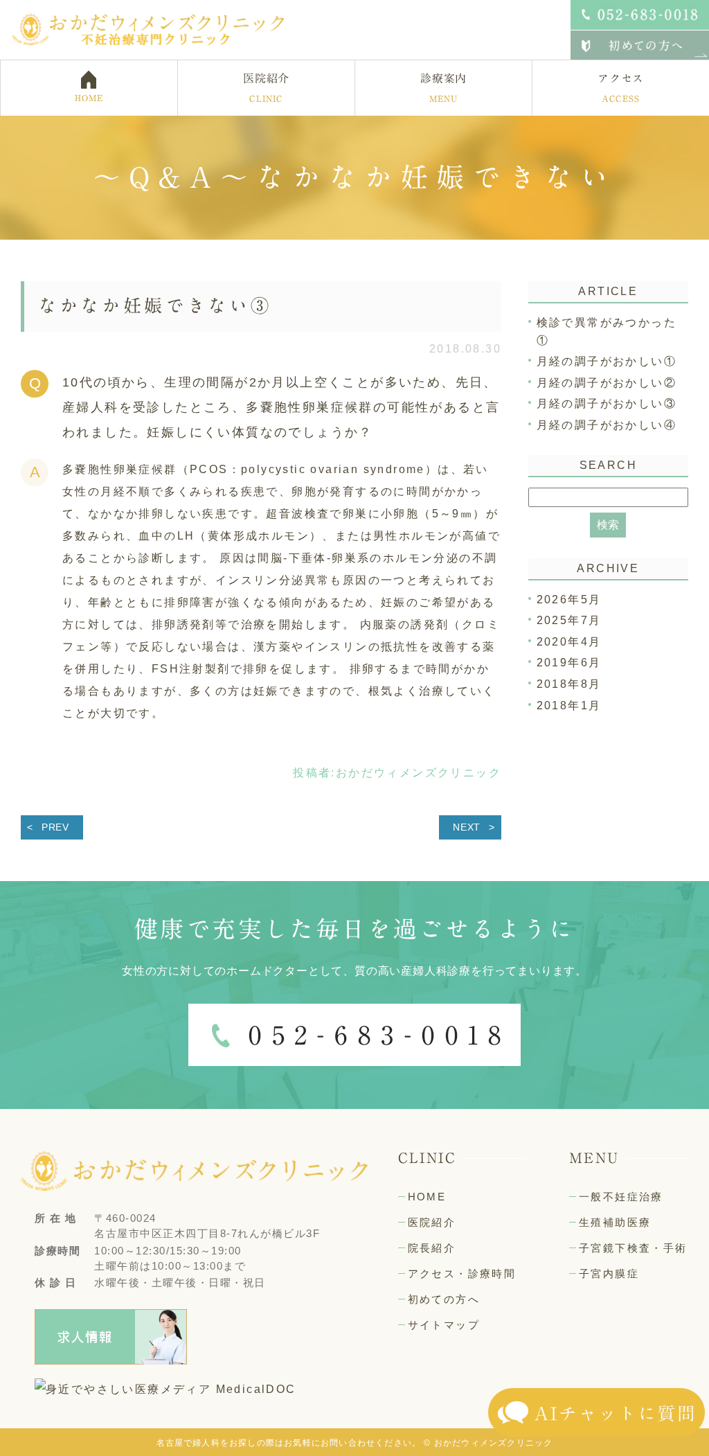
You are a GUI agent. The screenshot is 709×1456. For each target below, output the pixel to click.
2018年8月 (569, 684)
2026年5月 (569, 599)
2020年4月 (569, 642)
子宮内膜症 (609, 1273)
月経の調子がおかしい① (606, 361)
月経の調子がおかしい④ (606, 425)
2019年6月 (569, 662)
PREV (55, 827)
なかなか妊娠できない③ (154, 305)
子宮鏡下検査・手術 (633, 1248)
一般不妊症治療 (621, 1196)
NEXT (467, 827)
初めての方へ (444, 1299)
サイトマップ (444, 1325)
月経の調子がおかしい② (606, 383)
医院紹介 (432, 1222)
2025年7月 (569, 620)
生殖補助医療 (615, 1222)
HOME (427, 1196)
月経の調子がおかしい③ (606, 403)
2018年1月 (569, 705)
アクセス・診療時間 (462, 1273)
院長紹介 (432, 1248)
